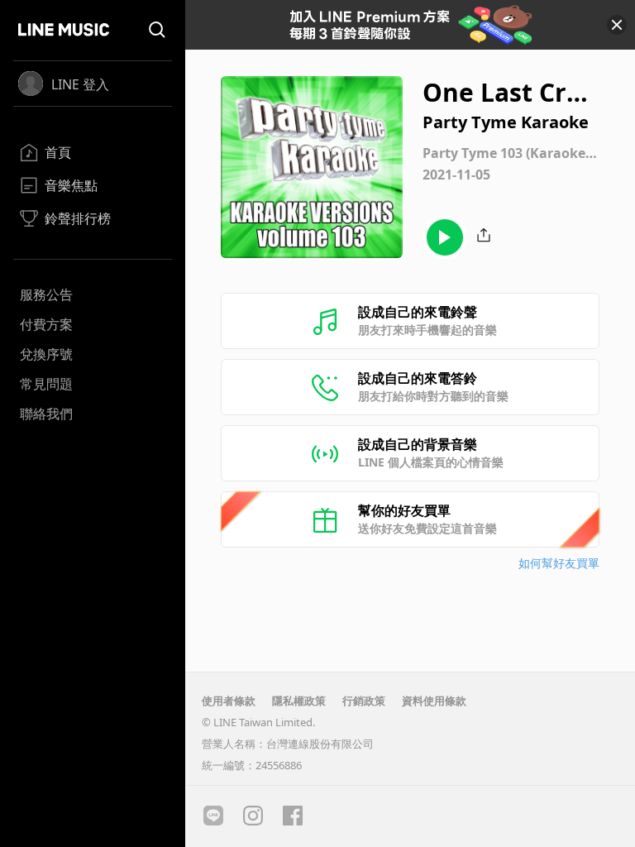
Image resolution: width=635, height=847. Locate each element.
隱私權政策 (299, 700)
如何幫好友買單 (558, 563)
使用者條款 (228, 700)
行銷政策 (363, 700)
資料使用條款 (434, 700)
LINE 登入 (80, 84)
